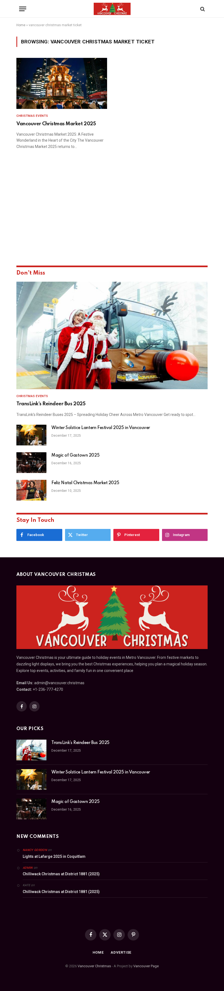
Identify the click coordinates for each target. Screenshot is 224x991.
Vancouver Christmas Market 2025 (56, 123)
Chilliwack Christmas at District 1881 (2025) (61, 874)
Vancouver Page (146, 966)
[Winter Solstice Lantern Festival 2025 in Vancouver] (31, 435)
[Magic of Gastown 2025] (31, 462)
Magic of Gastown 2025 (75, 455)
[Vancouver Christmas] (112, 9)
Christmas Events (32, 116)
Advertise (121, 952)
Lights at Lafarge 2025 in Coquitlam (54, 856)
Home (20, 25)
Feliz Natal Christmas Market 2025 (85, 483)
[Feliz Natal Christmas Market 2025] (31, 490)
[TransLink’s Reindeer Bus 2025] (112, 335)
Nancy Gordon (35, 850)
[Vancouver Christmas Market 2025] (61, 83)
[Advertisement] (112, 215)
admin (28, 868)
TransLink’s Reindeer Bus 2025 (50, 403)
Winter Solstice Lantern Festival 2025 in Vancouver (100, 428)
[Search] (202, 9)
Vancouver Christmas (94, 966)
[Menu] (22, 9)
